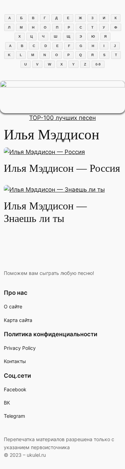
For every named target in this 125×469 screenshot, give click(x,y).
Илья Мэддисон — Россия (62, 168)
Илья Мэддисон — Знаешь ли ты (45, 212)
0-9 (98, 64)
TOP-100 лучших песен (62, 117)
